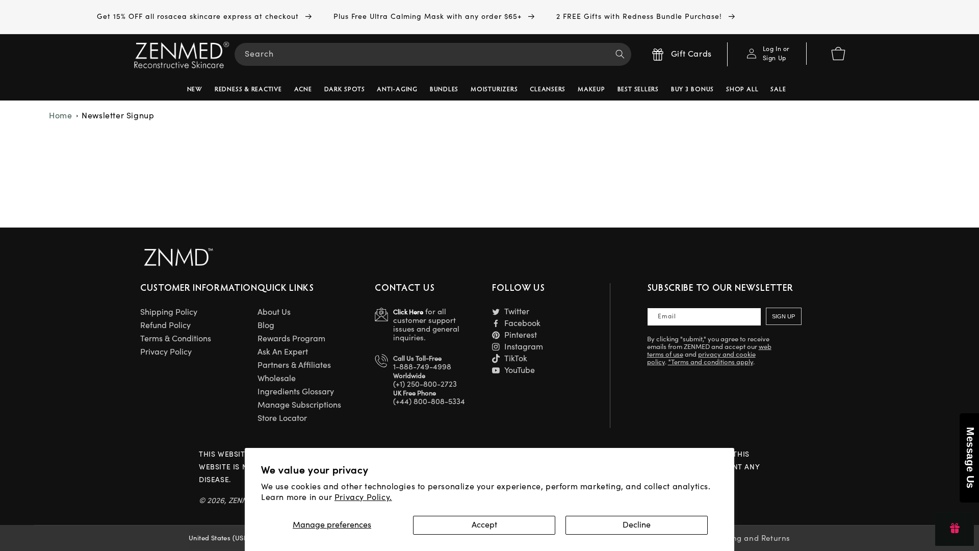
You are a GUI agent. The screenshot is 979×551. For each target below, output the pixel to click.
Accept (484, 525)
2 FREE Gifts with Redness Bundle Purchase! (640, 17)
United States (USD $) (222, 538)
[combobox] (433, 54)
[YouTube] (496, 370)
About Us (274, 312)
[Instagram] (496, 346)
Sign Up (783, 316)
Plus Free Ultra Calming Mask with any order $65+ (428, 17)
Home (60, 115)
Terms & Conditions (175, 338)
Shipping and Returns (749, 538)
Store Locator (282, 418)
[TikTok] (496, 358)
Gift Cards (691, 54)
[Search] (620, 54)
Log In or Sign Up (776, 53)
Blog (265, 325)
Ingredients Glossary (295, 391)
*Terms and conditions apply (710, 362)
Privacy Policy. (363, 497)
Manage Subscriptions (299, 405)
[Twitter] (496, 311)
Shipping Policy (168, 312)
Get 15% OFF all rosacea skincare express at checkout (199, 17)
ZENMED (243, 500)
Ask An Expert (282, 352)
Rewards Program (291, 338)
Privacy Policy (166, 352)
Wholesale (276, 378)
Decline (637, 525)
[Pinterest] (496, 335)
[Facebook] (496, 323)
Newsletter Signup (118, 115)
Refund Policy (165, 325)
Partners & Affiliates (294, 365)
